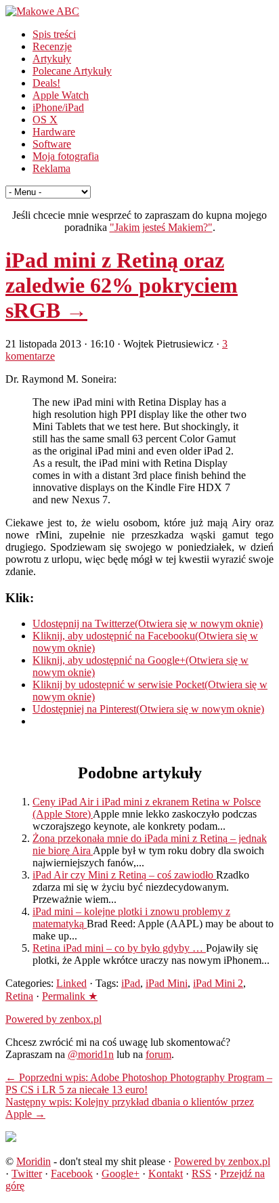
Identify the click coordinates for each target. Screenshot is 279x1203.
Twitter (27, 1173)
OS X (45, 119)
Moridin (33, 1161)
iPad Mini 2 (218, 983)
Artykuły (52, 58)
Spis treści (54, 34)
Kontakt (165, 1173)
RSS (201, 1173)
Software (52, 144)
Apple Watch (61, 95)
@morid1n (91, 1054)
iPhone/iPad (58, 107)
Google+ (121, 1173)
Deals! (46, 83)
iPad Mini (167, 983)
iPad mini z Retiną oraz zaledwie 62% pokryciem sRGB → (121, 285)
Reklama (51, 168)
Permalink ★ (70, 996)
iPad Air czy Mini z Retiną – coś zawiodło (124, 875)
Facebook (72, 1173)
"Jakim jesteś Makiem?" (161, 227)
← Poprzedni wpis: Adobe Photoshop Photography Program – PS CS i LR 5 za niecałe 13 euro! (138, 1083)
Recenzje (52, 46)
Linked (71, 983)
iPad (130, 983)
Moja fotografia (66, 156)
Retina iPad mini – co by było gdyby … (119, 948)
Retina (19, 996)
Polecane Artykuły (72, 71)
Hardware (54, 132)
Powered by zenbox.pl (53, 1019)
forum (158, 1054)
